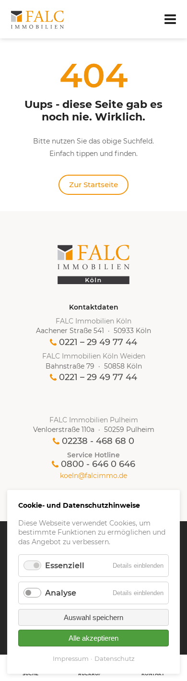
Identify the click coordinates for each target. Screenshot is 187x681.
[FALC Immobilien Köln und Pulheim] (93, 264)
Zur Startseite (93, 184)
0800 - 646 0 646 (98, 464)
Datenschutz (114, 658)
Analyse (60, 592)
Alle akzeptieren (93, 638)
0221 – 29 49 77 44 (98, 342)
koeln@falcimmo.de (93, 476)
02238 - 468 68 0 (98, 441)
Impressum (71, 658)
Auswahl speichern (93, 617)
